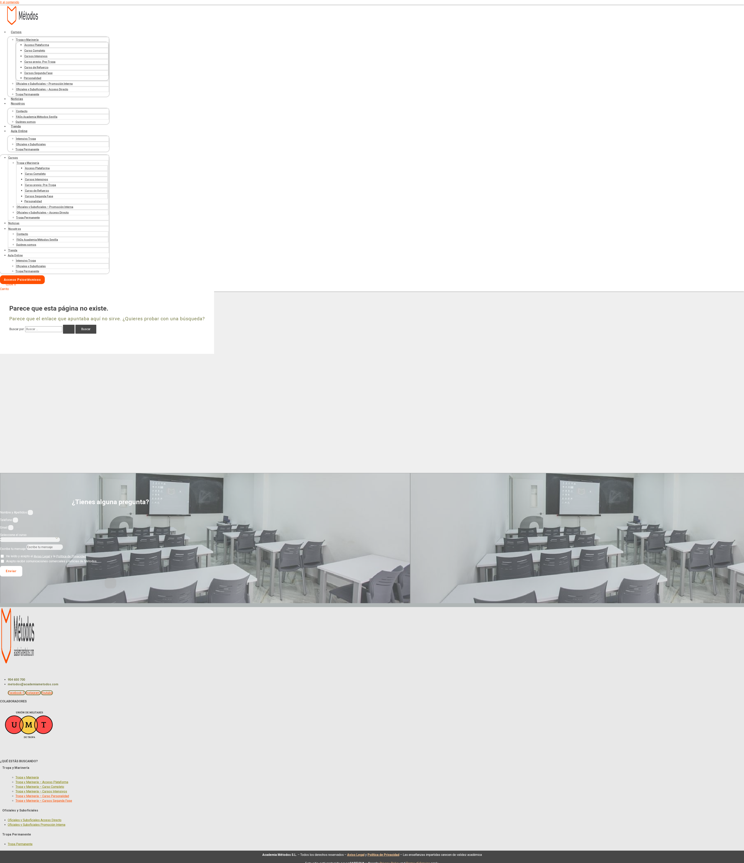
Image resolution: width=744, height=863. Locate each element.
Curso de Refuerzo (36, 67)
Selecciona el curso (13, 535)
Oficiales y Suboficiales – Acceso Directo (42, 89)
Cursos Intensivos (35, 56)
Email (4, 527)
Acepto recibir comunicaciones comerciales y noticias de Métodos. (51, 561)
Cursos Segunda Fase (38, 73)
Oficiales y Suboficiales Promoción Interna (36, 825)
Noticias (17, 99)
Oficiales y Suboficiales (31, 144)
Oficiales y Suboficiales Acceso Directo (34, 820)
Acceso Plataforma (36, 45)
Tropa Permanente (27, 94)
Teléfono (6, 520)
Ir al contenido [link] (9, 2)
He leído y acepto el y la (46, 556)
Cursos (16, 32)
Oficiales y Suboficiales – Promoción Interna (44, 83)
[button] (52, 768)
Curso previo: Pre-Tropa (39, 61)
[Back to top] (110, 583)
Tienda (16, 126)
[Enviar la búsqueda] (69, 329)
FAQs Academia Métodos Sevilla (36, 116)
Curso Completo (34, 50)
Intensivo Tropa (26, 138)
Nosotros (18, 103)
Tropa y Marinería (27, 39)
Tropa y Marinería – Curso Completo (40, 787)
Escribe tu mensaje (13, 549)
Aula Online (19, 131)
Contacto (22, 111)
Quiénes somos (26, 121)
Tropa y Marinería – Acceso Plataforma (42, 782)
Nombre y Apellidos (14, 512)
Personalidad (32, 78)
